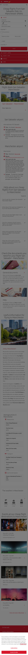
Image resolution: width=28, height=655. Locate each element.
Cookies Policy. (23, 644)
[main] (14, 643)
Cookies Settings (14, 648)
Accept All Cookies (14, 652)
